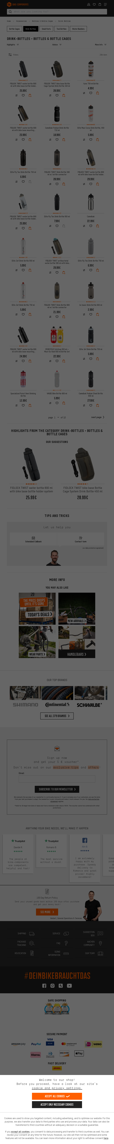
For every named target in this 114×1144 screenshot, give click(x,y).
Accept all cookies (55, 1096)
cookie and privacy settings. (57, 1088)
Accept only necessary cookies (57, 1104)
